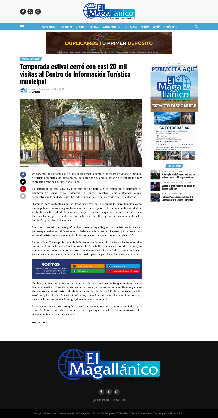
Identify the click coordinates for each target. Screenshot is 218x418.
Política (145, 26)
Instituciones (130, 26)
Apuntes (80, 26)
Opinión (156, 26)
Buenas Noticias (49, 26)
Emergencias (66, 26)
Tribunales (93, 26)
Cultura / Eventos (111, 26)
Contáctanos (170, 26)
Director (36, 92)
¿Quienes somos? (101, 400)
